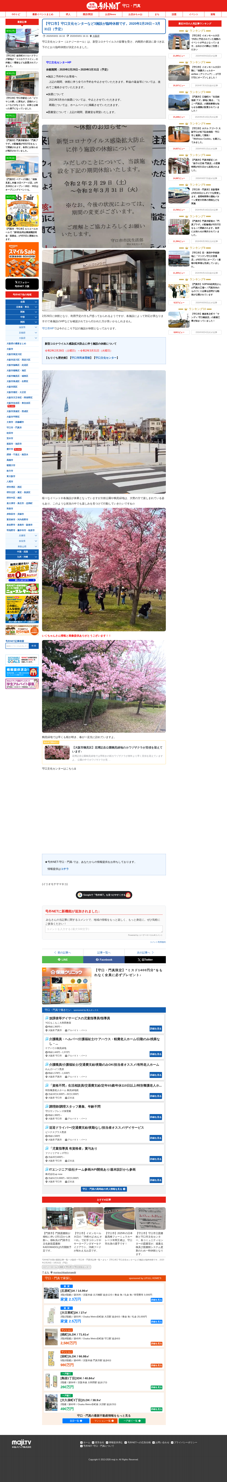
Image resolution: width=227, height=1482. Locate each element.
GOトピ (16, 14)
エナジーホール (50, 1267)
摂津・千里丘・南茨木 (17, 454)
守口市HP (48, 328)
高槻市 (10, 460)
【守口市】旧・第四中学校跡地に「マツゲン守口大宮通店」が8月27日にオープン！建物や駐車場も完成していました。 (206, 259)
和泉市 (10, 508)
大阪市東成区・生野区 (17, 381)
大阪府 (96, 36)
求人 (68, 14)
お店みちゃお (135, 14)
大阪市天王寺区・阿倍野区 (20, 397)
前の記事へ (64, 952)
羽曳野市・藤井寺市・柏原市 (21, 530)
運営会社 (99, 1442)
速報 (213, 14)
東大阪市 (11, 476)
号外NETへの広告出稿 (139, 1442)
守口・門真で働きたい (58, 1009)
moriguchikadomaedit (64, 1272)
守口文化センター (106, 357)
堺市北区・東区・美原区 (18, 492)
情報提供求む (116, 1442)
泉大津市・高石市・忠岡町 (20, 503)
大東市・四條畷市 (15, 422)
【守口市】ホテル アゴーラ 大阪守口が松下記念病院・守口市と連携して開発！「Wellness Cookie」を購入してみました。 (206, 135)
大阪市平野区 (13, 417)
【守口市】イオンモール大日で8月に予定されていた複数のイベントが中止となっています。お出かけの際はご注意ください (206, 42)
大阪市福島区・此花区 (17, 365)
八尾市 (10, 481)
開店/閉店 (88, 14)
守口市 (69, 1267)
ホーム (86, 1442)
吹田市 (10, 433)
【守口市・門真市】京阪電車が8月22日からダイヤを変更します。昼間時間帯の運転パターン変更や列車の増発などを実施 (206, 196)
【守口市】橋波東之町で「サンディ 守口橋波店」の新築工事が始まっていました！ (205, 317)
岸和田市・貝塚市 (15, 514)
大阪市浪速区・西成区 (17, 411)
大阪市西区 (12, 387)
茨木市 (10, 438)
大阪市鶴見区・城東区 (17, 376)
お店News (110, 14)
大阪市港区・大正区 (16, 392)
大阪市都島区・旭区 (16, 370)
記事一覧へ (104, 952)
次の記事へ (143, 952)
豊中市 (14, 449)
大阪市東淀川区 (14, 354)
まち (157, 14)
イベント (193, 14)
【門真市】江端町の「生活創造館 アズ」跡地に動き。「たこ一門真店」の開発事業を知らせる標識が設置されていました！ (205, 103)
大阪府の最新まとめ (16, 343)
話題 (174, 14)
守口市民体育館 (80, 357)
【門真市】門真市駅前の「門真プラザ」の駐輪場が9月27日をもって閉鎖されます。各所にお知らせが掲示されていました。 (206, 228)
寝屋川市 (11, 465)
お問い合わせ (162, 1442)
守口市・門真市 (14, 427)
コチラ (65, 868)
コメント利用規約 (158, 942)
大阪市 (10, 349)
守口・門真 (131, 6)
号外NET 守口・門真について (98, 1446)
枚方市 (10, 471)
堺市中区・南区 (14, 498)
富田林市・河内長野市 (17, 519)
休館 (61, 1267)
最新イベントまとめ (42, 14)
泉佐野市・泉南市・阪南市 (20, 525)
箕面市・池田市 (14, 444)
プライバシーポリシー (185, 1442)
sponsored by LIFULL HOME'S (145, 1278)
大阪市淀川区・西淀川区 (18, 360)
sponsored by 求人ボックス (86, 1010)
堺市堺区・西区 (14, 487)
